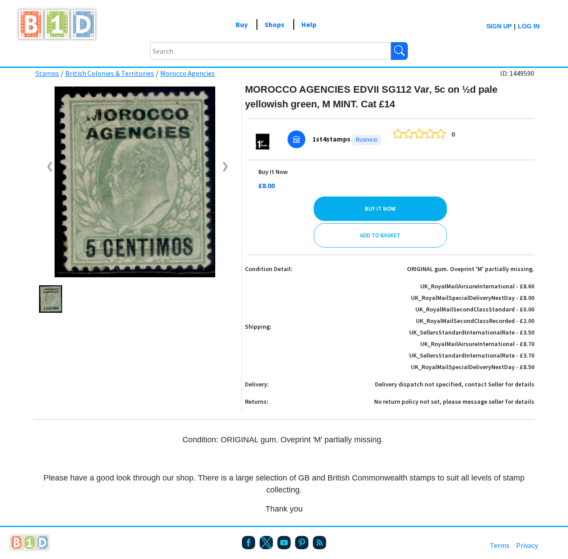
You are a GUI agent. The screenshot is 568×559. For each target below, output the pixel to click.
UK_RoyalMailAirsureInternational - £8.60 (477, 286)
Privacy (527, 545)
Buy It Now (273, 172)
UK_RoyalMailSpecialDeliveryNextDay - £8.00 (472, 298)
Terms (499, 545)
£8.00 (266, 185)
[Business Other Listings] (296, 139)
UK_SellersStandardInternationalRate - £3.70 (471, 355)
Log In (529, 26)
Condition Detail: (268, 269)
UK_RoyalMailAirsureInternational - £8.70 (477, 344)
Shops (274, 24)
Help (308, 24)
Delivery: (257, 384)
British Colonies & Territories (109, 73)
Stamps (47, 73)
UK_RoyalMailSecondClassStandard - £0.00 (474, 309)
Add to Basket (380, 235)
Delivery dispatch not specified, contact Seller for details (454, 384)
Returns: (256, 401)
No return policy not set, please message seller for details (454, 401)
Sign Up (499, 26)
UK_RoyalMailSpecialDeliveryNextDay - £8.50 (472, 367)
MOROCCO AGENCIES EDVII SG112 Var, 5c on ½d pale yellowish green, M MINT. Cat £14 (371, 97)
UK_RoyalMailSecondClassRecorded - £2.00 (475, 321)
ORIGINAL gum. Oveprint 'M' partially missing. (470, 269)
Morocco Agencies (187, 73)
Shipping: (258, 327)
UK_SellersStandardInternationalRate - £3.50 (471, 332)
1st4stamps (331, 138)
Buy (242, 24)
